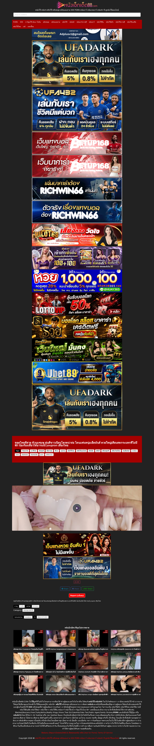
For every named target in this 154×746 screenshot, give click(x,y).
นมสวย (63, 451)
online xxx (49, 454)
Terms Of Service (105, 733)
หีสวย (56, 451)
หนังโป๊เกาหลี (120, 22)
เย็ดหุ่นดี (41, 451)
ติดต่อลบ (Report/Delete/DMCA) (54, 733)
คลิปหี (98, 451)
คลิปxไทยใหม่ (116, 451)
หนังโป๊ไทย (17, 26)
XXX (21, 22)
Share (65, 589)
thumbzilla (34, 454)
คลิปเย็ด (91, 451)
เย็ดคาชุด (49, 451)
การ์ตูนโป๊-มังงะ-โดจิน (33, 22)
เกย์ (24, 26)
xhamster (25, 454)
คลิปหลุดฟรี (105, 451)
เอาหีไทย (33, 451)
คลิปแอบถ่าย (55, 22)
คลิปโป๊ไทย (71, 451)
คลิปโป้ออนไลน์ (81, 451)
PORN (15, 22)
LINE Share (87, 589)
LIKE (77, 582)
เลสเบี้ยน (31, 26)
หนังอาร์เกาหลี (82, 22)
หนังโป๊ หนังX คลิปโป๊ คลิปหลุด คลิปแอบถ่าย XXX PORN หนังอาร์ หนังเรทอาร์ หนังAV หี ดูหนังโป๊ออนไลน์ (77, 738)
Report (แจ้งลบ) (77, 595)
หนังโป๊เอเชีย (131, 22)
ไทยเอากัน (25, 451)
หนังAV (72, 22)
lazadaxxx (28, 617)
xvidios (134, 451)
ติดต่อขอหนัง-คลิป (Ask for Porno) (83, 733)
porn (41, 454)
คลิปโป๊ (64, 22)
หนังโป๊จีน (100, 22)
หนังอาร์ (92, 22)
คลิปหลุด (46, 22)
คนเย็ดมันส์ (126, 451)
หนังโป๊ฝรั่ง (109, 22)
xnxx (17, 454)
